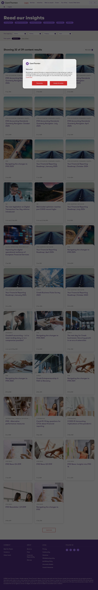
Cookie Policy (29, 77)
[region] (49, 73)
